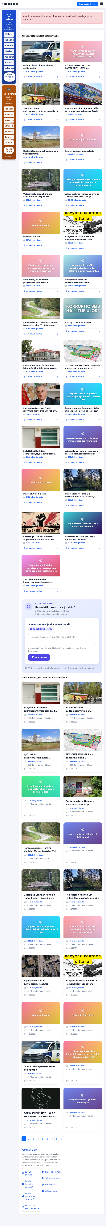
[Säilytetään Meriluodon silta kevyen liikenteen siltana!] (82, 232)
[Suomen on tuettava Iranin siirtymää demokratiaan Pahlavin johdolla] (41, 403)
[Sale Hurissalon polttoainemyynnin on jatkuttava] (41, 103)
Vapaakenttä (9, 121)
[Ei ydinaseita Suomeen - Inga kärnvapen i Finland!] (82, 531)
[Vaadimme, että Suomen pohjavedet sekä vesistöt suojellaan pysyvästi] (41, 274)
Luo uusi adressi (87, 4)
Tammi (9, 138)
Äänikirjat (9, 57)
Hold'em (9, 143)
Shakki (9, 114)
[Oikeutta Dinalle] (41, 230)
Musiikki (9, 52)
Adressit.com (10, 3)
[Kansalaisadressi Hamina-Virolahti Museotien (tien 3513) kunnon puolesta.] (41, 317)
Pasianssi (9, 109)
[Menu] (101, 4)
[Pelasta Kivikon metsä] (41, 487)
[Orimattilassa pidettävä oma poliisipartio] (41, 60)
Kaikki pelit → (9, 150)
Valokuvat (9, 69)
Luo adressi (41, 657)
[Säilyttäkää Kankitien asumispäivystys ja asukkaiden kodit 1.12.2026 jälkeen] (41, 446)
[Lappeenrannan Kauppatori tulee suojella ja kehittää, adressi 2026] (82, 403)
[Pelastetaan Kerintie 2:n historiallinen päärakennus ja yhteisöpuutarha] (82, 489)
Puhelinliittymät (9, 40)
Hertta (9, 131)
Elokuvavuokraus (9, 63)
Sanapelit (9, 126)
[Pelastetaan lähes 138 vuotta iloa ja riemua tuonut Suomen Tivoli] (82, 103)
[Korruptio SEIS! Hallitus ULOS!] (82, 316)
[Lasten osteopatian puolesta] (82, 144)
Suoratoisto (9, 46)
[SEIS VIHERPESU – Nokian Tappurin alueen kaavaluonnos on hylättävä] (82, 360)
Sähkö (9, 34)
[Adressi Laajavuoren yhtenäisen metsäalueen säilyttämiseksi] (82, 446)
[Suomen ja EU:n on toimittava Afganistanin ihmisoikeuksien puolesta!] (41, 531)
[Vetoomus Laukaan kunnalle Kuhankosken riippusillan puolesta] (41, 189)
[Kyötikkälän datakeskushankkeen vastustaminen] (41, 146)
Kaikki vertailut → (10, 77)
